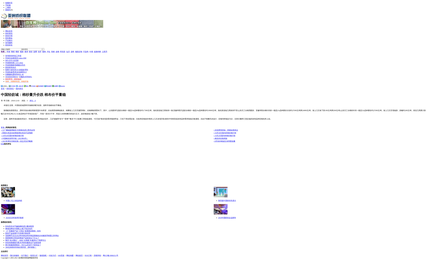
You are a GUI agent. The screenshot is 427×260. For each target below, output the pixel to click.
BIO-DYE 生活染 (12, 60)
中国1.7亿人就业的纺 (14, 201)
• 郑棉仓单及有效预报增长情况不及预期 (17, 133)
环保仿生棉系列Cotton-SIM (15, 58)
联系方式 (33, 255)
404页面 (61, 255)
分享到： (5, 86)
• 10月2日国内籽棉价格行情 (224, 136)
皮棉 (57, 52)
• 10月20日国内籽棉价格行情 (12, 136)
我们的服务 (14, 255)
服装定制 (78, 52)
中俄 (91, 52)
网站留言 (79, 255)
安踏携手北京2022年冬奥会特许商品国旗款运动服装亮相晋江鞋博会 (32, 236)
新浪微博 (41, 86)
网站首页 (4, 255)
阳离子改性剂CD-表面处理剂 (16, 70)
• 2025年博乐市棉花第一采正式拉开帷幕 (17, 141)
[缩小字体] (4, 100)
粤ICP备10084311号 (110, 255)
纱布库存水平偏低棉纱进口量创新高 (19, 226)
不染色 (86, 52)
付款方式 (52, 255)
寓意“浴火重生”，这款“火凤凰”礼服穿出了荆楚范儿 (25, 240)
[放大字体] (2, 100)
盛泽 (26, 52)
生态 (68, 52)
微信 (27, 86)
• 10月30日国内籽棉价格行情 (225, 133)
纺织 (30, 52)
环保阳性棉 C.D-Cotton (14, 63)
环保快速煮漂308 (12, 72)
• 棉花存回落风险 (220, 138)
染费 (35, 52)
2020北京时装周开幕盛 (14, 218)
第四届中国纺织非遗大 (227, 201)
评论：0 (33, 101)
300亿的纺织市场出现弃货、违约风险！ (20, 247)
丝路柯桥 (97, 52)
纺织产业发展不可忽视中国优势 (17, 233)
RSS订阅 (88, 255)
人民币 (104, 52)
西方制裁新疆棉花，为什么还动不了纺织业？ (23, 245)
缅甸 (44, 52)
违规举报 (97, 255)
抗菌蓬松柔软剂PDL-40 (14, 74)
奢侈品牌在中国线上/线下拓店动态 (18, 229)
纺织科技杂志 (10, 67)
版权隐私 (43, 255)
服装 (22, 52)
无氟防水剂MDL (25, 77)
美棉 (53, 52)
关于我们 (24, 255)
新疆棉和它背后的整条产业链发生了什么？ (22, 238)
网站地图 (70, 255)
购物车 (8, 10)
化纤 (39, 52)
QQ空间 (13, 86)
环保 (8, 52)
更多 (3, 127)
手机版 (8, 5)
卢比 (48, 52)
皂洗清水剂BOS (11, 77)
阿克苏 (62, 52)
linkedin (63, 86)
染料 (72, 52)
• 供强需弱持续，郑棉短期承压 (226, 130)
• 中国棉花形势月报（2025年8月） (14, 138)
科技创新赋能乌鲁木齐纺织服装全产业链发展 (23, 243)
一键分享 (20, 86)
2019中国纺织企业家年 (227, 218)
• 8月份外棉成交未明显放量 (224, 141)
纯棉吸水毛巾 (20, 65)
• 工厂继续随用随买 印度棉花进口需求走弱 (18, 130)
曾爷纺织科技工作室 (13, 56)
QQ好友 (33, 86)
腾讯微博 (48, 86)
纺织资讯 (10, 89)
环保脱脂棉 (9, 65)
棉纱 (17, 52)
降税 (13, 52)
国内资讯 (19, 89)
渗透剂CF (23, 72)
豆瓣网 (56, 86)
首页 (2, 89)
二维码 (8, 7)
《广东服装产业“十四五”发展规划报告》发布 (23, 231)
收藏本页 (8, 3)
